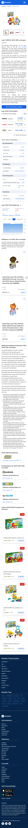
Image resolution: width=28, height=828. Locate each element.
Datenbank (4, 744)
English (3, 798)
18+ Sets (4, 753)
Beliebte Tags (7, 692)
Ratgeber (4, 771)
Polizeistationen (16, 700)
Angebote (4, 743)
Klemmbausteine (6, 776)
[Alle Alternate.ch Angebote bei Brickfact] (5, 124)
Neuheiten (4, 755)
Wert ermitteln (5, 759)
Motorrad (8, 703)
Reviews (4, 772)
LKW (21, 703)
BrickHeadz (4, 676)
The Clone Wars (5, 706)
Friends (3, 687)
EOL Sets (4, 752)
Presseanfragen (5, 731)
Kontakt (3, 729)
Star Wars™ (4, 669)
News (3, 757)
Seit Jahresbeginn (20, 219)
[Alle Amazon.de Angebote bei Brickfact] (5, 118)
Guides (3, 767)
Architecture (5, 661)
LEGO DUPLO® (22, 47)
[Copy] (19, 140)
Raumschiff (4, 700)
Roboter (10, 700)
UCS (21, 695)
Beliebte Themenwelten (10, 658)
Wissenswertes (5, 778)
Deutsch (8, 798)
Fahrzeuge (10, 698)
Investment (4, 769)
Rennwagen (16, 695)
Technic (3, 683)
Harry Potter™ (5, 678)
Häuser (3, 703)
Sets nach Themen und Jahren (9, 746)
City (2, 664)
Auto (19, 698)
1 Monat (4, 219)
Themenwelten (5, 748)
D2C (3, 695)
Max (25, 219)
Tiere (15, 698)
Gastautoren (5, 725)
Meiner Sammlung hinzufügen (14, 107)
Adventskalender (9, 695)
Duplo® (3, 673)
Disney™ (4, 666)
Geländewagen (15, 703)
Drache (23, 698)
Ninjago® (4, 680)
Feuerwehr (23, 700)
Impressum (4, 735)
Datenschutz (5, 733)
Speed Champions (6, 671)
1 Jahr (14, 219)
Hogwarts (4, 698)
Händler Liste (5, 750)
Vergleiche (4, 774)
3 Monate (9, 219)
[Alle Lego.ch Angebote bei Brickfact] (5, 130)
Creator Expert (5, 685)
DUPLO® (22, 150)
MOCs (3, 780)
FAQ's (3, 727)
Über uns (4, 724)
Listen (3, 782)
